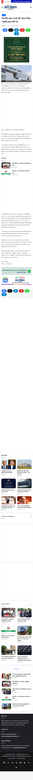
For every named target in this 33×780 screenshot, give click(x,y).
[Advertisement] (16, 112)
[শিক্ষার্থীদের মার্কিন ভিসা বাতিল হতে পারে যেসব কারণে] (8, 483)
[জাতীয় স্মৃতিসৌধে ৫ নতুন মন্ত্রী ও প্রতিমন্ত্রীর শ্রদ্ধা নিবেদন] (6, 165)
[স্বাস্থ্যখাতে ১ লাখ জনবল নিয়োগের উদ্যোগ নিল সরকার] (6, 173)
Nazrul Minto (13, 734)
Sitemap (4, 747)
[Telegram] (16, 33)
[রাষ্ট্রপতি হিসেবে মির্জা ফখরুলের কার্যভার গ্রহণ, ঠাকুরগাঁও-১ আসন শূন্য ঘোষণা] (24, 464)
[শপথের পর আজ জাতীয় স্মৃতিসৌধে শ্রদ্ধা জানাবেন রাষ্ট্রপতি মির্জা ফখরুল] (24, 500)
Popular (16, 669)
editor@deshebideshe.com (12, 736)
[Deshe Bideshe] (10, 7)
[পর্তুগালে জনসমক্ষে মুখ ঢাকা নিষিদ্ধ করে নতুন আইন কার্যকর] (24, 612)
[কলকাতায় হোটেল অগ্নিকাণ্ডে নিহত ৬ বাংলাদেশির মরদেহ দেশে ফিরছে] (24, 483)
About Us (14, 758)
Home (9, 758)
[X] (10, 30)
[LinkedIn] (16, 30)
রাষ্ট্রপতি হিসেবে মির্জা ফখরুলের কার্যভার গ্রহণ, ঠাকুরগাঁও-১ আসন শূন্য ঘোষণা (23, 472)
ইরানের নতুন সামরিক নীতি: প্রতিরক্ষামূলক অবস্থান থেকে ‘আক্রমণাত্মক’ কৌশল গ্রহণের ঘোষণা (24, 658)
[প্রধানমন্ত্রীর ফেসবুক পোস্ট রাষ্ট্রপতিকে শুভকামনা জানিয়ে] (8, 464)
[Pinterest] (22, 30)
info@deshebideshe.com (20, 747)
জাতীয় (4, 15)
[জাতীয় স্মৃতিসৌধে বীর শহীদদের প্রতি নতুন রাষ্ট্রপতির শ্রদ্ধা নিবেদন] (8, 500)
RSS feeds (9, 747)
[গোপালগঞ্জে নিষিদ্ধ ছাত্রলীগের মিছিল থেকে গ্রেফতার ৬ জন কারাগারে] (8, 650)
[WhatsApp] (28, 30)
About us (3, 745)
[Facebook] (5, 30)
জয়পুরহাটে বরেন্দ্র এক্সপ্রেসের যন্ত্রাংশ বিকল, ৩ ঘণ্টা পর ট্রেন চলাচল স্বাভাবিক (24, 638)
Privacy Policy (19, 745)
